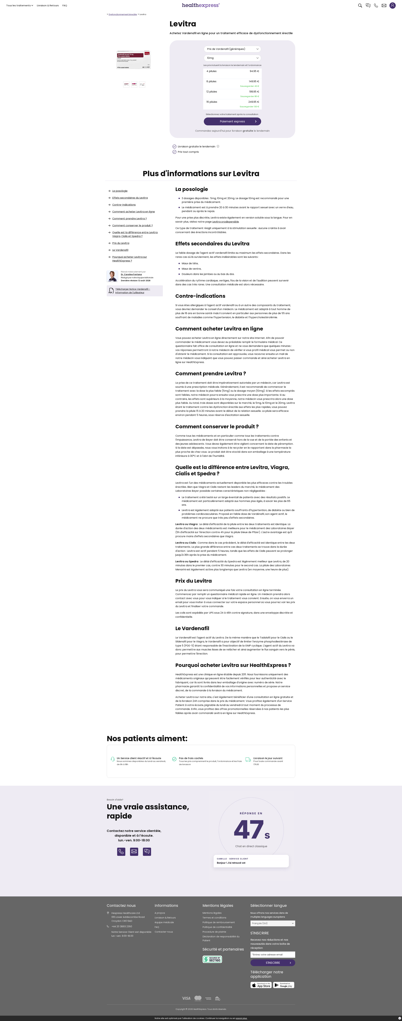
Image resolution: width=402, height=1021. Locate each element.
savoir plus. (241, 1018)
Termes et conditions (214, 917)
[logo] (201, 5)
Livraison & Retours (48, 5)
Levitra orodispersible (225, 222)
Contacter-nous (164, 931)
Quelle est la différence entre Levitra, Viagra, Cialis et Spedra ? (135, 234)
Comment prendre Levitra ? (129, 218)
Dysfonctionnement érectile (123, 14)
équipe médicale (164, 922)
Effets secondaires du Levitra (130, 198)
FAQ (64, 5)
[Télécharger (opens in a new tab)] (261, 985)
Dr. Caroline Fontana (131, 274)
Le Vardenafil (120, 250)
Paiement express (232, 121)
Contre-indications (124, 205)
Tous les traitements (18, 5)
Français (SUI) (259, 923)
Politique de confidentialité (217, 927)
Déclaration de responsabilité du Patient (221, 938)
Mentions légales (212, 913)
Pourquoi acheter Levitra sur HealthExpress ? (129, 259)
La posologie (120, 191)
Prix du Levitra (120, 243)
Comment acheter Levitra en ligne (133, 211)
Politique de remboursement (219, 922)
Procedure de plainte (214, 931)
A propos (160, 913)
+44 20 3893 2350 (121, 926)
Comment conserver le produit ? (132, 225)
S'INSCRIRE (273, 963)
